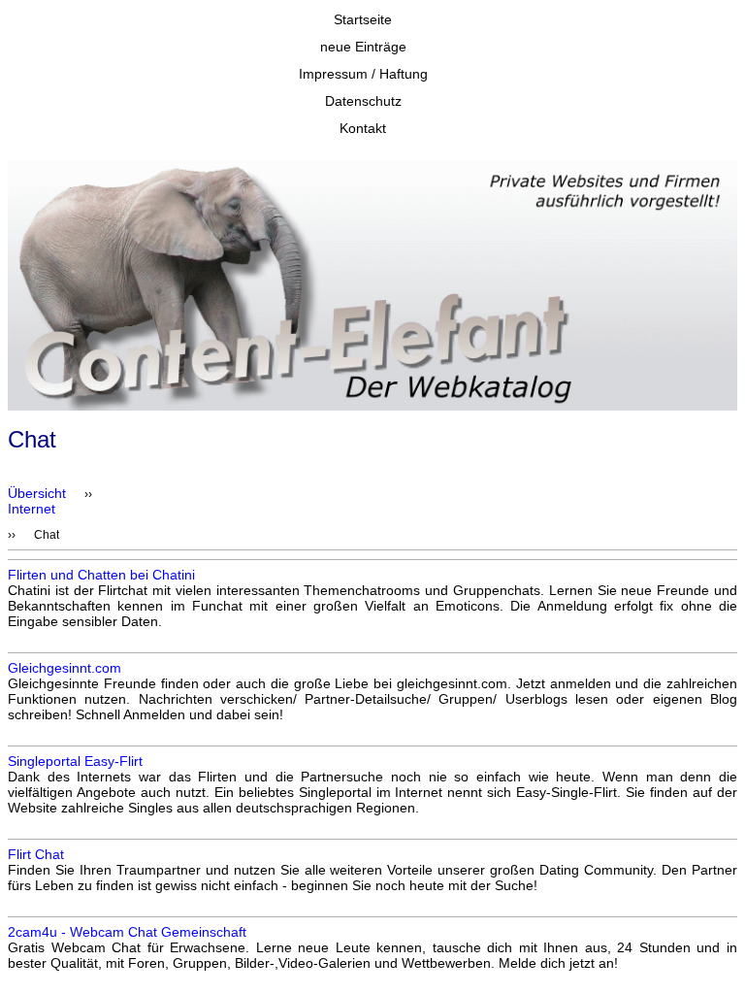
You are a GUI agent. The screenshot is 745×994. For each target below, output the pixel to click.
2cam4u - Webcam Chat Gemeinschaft (127, 932)
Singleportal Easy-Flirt (75, 761)
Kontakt (363, 128)
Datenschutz (363, 101)
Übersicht (37, 493)
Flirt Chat (36, 854)
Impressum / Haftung (363, 74)
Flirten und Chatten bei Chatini (101, 574)
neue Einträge (363, 46)
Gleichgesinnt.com (64, 668)
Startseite (363, 19)
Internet (31, 508)
